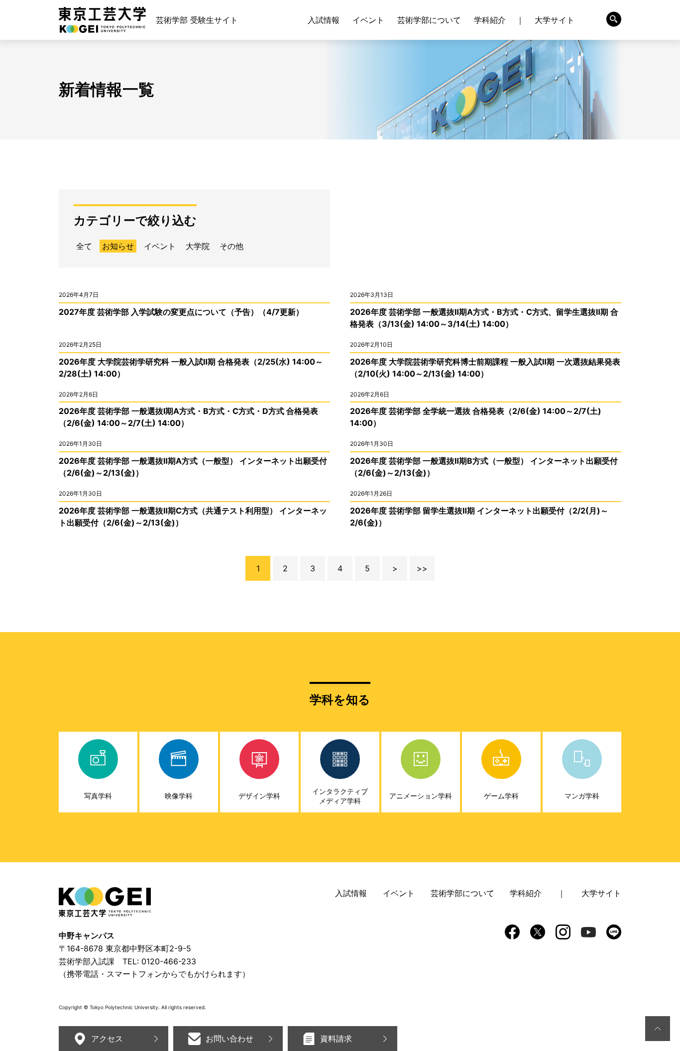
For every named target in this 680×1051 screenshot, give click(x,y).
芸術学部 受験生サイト (197, 19)
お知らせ (118, 246)
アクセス (107, 1039)
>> (422, 568)
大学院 (198, 246)
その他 (231, 246)
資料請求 (336, 1039)
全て (84, 246)
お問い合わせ (229, 1039)
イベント (160, 246)
